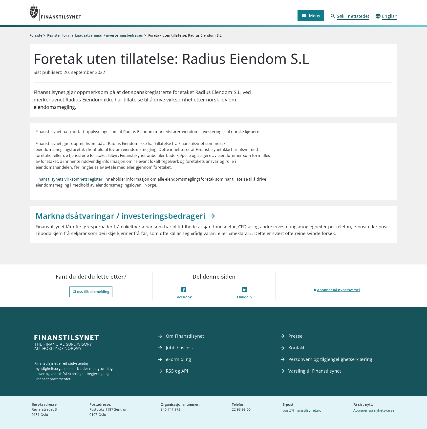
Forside (36, 35)
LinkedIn (244, 297)
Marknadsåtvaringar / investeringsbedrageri (121, 215)
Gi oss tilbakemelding (91, 291)
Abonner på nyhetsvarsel (338, 289)
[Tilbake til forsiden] (76, 12)
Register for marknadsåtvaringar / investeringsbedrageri (95, 35)
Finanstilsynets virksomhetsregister (69, 179)
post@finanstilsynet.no (302, 410)
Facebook (183, 297)
